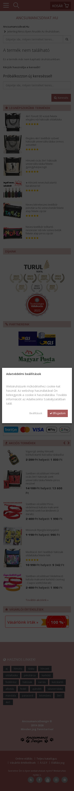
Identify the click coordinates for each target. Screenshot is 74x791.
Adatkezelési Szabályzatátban (46, 399)
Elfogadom (59, 413)
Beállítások (35, 413)
